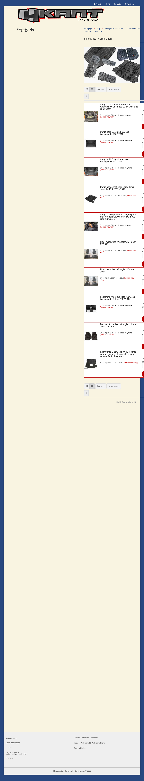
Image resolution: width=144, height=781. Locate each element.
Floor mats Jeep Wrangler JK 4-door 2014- (118, 270)
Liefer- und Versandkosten (16, 754)
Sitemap (9, 758)
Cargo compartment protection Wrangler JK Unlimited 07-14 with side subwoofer (119, 106)
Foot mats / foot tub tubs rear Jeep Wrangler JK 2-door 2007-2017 (117, 298)
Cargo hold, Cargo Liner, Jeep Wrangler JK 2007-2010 (114, 133)
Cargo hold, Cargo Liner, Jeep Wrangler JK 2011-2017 (114, 160)
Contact (9, 747)
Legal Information (13, 743)
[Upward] (8, 776)
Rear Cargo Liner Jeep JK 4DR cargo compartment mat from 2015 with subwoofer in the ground (118, 354)
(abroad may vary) (107, 117)
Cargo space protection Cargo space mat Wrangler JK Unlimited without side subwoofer (118, 216)
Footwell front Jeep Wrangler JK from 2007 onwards (118, 325)
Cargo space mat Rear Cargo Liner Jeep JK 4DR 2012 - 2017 (117, 188)
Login (118, 4)
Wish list (130, 4)
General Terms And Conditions (86, 738)
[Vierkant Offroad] (60, 15)
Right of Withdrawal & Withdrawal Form (89, 743)
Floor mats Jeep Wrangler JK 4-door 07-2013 (118, 243)
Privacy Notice (80, 748)
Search (98, 4)
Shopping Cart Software (62, 771)
